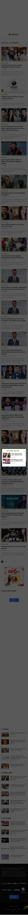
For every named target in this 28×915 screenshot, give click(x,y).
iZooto (24, 465)
